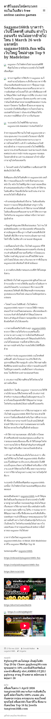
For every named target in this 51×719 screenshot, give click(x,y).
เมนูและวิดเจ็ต (44, 10)
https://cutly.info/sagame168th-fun (21, 564)
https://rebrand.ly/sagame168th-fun (22, 557)
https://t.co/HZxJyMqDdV (20, 611)
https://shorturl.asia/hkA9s (17, 604)
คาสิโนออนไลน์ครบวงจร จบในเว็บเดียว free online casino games (20, 10)
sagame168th (39, 328)
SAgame (22, 651)
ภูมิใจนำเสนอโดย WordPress (15, 715)
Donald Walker (29, 648)
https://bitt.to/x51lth (14, 571)
